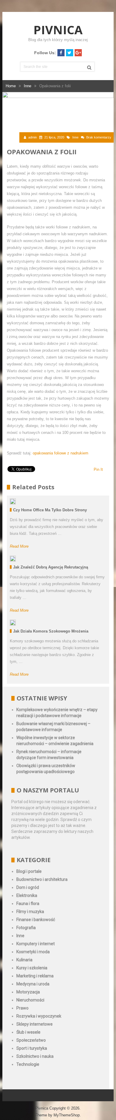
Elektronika (26, 895)
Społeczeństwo (31, 1040)
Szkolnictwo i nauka (35, 1056)
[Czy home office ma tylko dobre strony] (13, 501)
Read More (19, 546)
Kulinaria (24, 959)
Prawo (22, 1008)
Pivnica (58, 29)
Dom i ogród (27, 887)
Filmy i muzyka (30, 911)
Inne (75, 137)
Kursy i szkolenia (31, 967)
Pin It (98, 469)
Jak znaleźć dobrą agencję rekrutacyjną (50, 567)
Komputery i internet (35, 943)
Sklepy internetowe (34, 1024)
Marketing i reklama (35, 975)
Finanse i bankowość (35, 919)
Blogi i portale (29, 871)
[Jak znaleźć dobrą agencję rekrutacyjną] (13, 559)
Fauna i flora (27, 903)
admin (32, 137)
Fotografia (26, 927)
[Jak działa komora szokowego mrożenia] (13, 623)
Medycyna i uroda (32, 984)
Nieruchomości (30, 1000)
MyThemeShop (67, 1115)
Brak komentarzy (98, 137)
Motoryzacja (28, 992)
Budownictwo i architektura (42, 879)
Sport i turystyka (31, 1048)
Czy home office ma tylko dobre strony (50, 510)
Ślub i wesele (28, 1032)
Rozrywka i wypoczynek (38, 1016)
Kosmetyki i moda (33, 951)
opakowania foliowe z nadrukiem (60, 453)
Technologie (27, 1064)
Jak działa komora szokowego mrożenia (50, 631)
